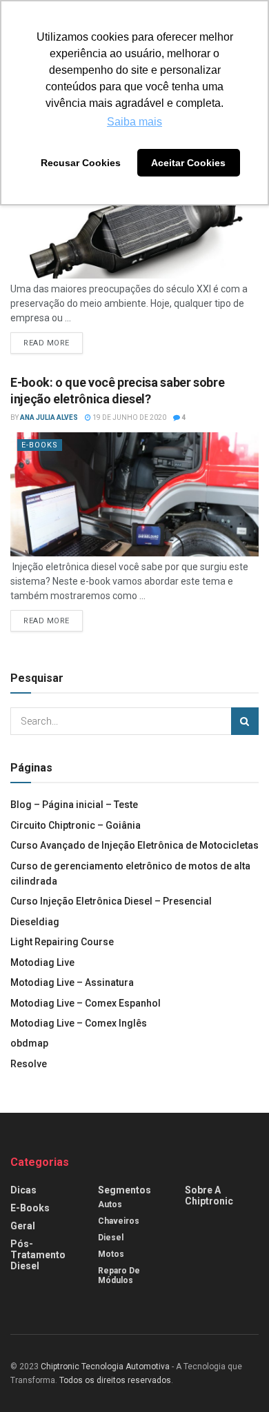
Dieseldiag (34, 921)
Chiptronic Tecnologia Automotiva (105, 1366)
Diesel (110, 1237)
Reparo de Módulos (119, 1275)
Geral (22, 1225)
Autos (110, 1204)
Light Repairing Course (62, 941)
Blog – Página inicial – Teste (74, 804)
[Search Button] (245, 721)
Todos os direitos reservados (115, 1380)
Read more (46, 343)
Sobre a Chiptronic (209, 1195)
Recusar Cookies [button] (81, 162)
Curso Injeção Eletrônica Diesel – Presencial (111, 901)
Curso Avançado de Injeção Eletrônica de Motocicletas (134, 845)
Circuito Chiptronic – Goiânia (75, 825)
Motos (111, 1254)
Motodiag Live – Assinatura (72, 982)
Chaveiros (118, 1221)
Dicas (23, 1190)
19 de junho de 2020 (128, 417)
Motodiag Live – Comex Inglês (78, 1023)
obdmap (29, 1043)
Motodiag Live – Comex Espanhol (85, 1003)
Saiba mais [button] (134, 122)
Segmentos (124, 1190)
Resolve (28, 1063)
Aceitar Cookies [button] (188, 162)
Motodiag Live (42, 962)
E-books (39, 445)
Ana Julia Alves (49, 417)
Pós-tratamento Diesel (38, 1254)
